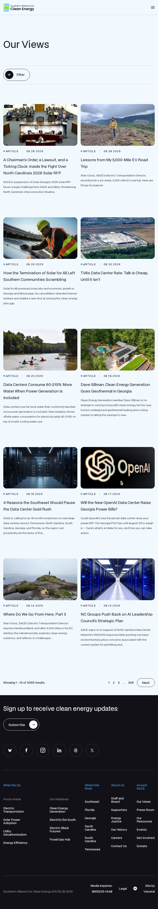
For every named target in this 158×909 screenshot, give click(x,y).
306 (131, 682)
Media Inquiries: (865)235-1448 (101, 888)
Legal (123, 888)
